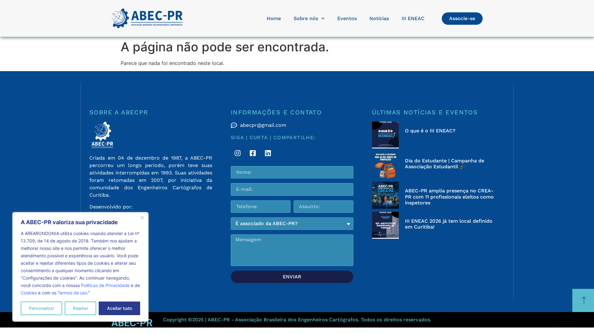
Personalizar (41, 308)
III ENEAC (413, 18)
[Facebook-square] (253, 153)
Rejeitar (80, 308)
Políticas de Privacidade (105, 285)
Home (274, 18)
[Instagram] (237, 153)
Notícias (379, 18)
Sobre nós (306, 18)
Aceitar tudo (119, 308)
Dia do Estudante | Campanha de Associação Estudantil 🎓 (444, 163)
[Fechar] (142, 217)
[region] (80, 267)
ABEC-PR (132, 323)
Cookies (29, 292)
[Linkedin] (268, 153)
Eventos (347, 18)
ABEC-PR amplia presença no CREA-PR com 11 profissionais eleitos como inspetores (449, 196)
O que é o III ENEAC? (430, 131)
